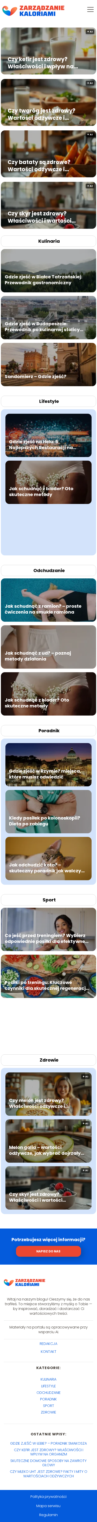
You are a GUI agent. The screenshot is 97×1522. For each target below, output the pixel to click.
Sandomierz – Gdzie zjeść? (35, 376)
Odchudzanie (49, 570)
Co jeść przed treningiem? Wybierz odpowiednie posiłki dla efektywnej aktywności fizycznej (45, 938)
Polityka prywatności (48, 1496)
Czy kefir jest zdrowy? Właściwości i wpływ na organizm (41, 63)
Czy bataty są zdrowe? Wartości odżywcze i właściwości (39, 166)
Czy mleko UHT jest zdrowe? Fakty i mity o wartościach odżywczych (48, 1473)
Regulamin (48, 1514)
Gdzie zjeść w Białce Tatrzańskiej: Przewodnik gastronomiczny (43, 280)
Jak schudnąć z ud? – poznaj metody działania (38, 656)
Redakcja (48, 1344)
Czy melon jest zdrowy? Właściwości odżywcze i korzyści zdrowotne (37, 1103)
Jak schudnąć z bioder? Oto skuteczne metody (41, 491)
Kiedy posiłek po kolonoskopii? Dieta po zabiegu (44, 821)
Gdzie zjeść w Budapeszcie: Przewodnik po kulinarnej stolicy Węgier (42, 327)
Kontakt (48, 1351)
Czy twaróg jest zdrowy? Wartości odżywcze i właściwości (41, 114)
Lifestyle (49, 401)
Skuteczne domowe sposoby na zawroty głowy (48, 1463)
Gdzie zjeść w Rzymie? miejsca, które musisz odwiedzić (45, 774)
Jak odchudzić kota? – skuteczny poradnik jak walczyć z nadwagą (46, 867)
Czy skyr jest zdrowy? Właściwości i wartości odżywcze (40, 217)
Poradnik (49, 731)
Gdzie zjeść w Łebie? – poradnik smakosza (48, 1443)
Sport (49, 900)
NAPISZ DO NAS (48, 1251)
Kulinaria (49, 241)
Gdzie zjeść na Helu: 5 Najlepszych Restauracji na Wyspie (41, 444)
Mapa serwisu (48, 1505)
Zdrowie (49, 1060)
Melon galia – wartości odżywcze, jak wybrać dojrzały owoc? (45, 1150)
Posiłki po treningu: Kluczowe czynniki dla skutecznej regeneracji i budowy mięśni (46, 985)
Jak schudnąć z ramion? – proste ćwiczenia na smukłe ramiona (43, 609)
